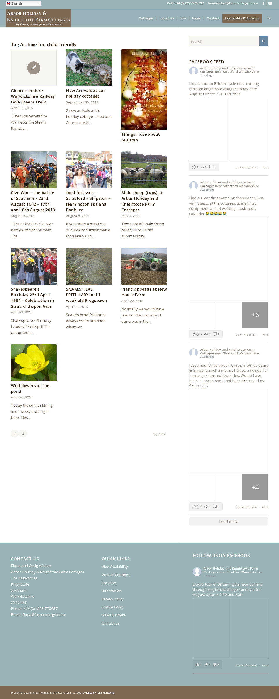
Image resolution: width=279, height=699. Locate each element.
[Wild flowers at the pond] (34, 362)
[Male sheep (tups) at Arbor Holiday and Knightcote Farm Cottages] (144, 169)
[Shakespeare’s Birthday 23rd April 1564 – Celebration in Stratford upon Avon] (34, 266)
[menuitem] (185, 3)
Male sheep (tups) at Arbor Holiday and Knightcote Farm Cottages (142, 201)
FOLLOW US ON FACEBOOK (221, 555)
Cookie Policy (112, 607)
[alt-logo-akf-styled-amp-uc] (38, 18)
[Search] (269, 18)
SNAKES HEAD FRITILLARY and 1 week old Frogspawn (86, 294)
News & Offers (113, 615)
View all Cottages (116, 574)
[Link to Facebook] (263, 3)
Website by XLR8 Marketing (98, 692)
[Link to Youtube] (270, 3)
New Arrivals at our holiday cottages (85, 93)
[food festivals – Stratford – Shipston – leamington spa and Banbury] (89, 169)
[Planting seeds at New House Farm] (144, 266)
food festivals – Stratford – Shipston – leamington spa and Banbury (88, 201)
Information (112, 591)
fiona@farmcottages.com (44, 614)
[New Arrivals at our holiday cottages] (89, 67)
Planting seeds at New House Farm (144, 291)
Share (264, 167)
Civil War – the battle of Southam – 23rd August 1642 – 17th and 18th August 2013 (33, 201)
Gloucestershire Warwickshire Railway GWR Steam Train (33, 96)
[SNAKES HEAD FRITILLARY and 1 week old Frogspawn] (89, 266)
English (16, 3)
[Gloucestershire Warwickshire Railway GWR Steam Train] (34, 67)
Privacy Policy (113, 599)
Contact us (110, 623)
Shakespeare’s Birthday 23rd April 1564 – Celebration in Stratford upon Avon (32, 297)
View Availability (115, 566)
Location (109, 583)
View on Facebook (247, 167)
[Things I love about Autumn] (144, 89)
